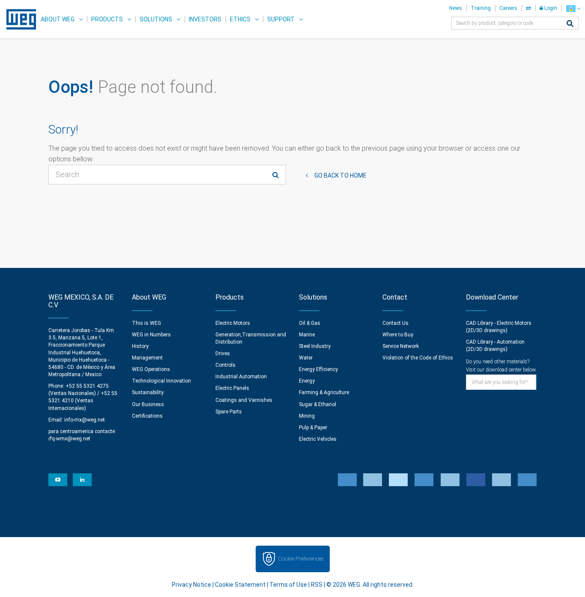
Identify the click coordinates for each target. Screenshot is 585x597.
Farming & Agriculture (324, 392)
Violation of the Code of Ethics (417, 358)
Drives (222, 353)
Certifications (147, 416)
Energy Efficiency (318, 369)
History (140, 346)
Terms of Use (288, 584)
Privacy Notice (191, 584)
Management (147, 358)
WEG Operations (151, 369)
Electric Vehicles (318, 439)
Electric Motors (232, 323)
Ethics (240, 19)
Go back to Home (340, 175)
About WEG (58, 19)
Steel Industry (315, 346)
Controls (225, 365)
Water (306, 358)
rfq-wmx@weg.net (69, 439)
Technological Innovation (161, 381)
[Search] (570, 24)
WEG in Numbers (151, 335)
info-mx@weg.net (84, 420)
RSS (316, 584)
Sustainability (148, 392)
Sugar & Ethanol (317, 404)
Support (281, 19)
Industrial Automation (241, 377)
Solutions (156, 19)
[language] (573, 8)
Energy (307, 381)
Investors (205, 19)
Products (107, 19)
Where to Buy (397, 335)
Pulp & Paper (313, 428)
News (455, 8)
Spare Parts (228, 412)
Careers (508, 8)
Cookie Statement (240, 584)
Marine (307, 335)
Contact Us (395, 323)
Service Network (400, 346)
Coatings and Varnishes (243, 400)
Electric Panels (232, 388)
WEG (18, 19)
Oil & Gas (309, 323)
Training (481, 8)
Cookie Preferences (300, 558)
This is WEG (146, 323)
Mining (307, 416)
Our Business (148, 404)
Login (550, 8)
